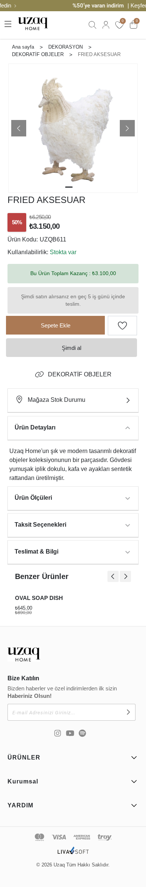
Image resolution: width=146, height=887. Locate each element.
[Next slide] (125, 576)
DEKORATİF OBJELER (80, 374)
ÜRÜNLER (23, 757)
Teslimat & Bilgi (36, 551)
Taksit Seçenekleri (40, 524)
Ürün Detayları (35, 427)
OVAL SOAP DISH (39, 598)
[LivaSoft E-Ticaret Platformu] (73, 854)
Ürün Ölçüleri (33, 498)
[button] (18, 128)
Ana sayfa (23, 47)
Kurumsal (22, 781)
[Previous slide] (113, 576)
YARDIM (20, 805)
